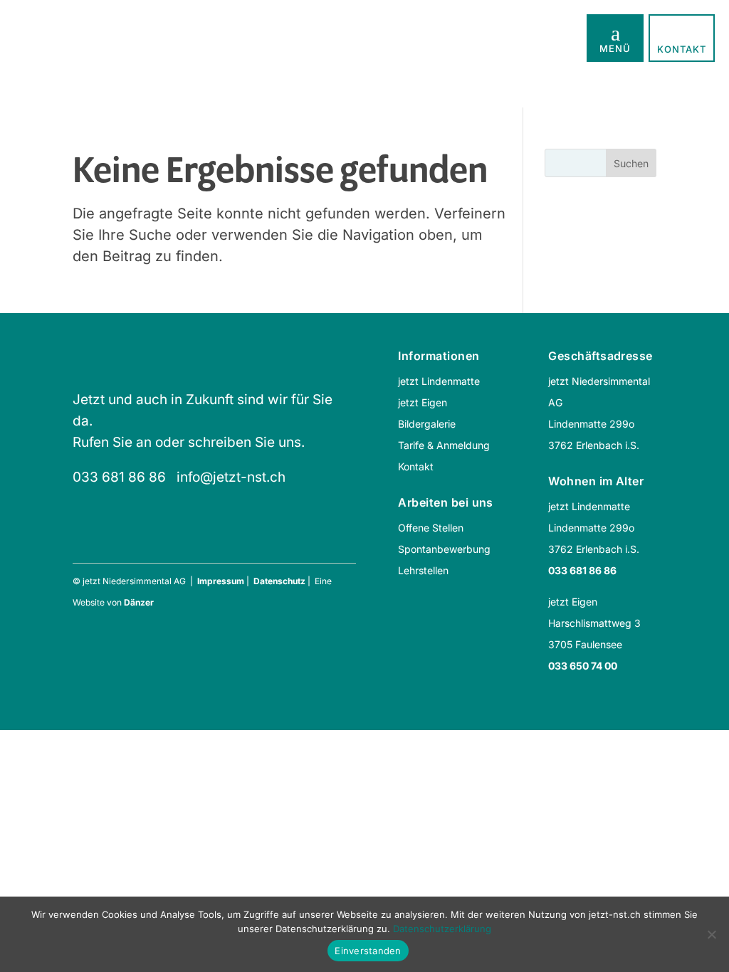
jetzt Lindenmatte (439, 381)
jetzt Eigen (422, 402)
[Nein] (711, 934)
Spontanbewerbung (444, 549)
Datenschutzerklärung (442, 928)
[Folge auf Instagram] (113, 534)
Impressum (220, 581)
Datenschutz (279, 581)
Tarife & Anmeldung (444, 445)
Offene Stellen (430, 528)
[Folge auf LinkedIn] (147, 534)
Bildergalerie (427, 424)
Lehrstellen (423, 570)
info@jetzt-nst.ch (231, 477)
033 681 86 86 (119, 477)
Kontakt (416, 466)
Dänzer (139, 602)
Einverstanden (368, 950)
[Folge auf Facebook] (79, 534)
